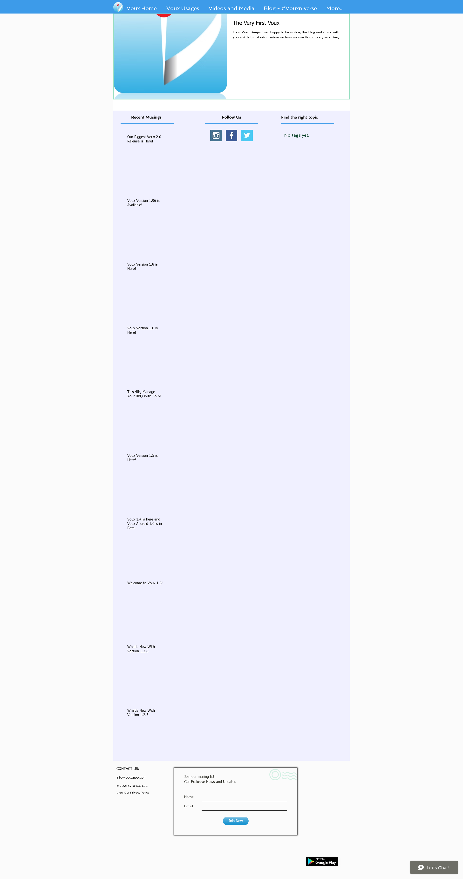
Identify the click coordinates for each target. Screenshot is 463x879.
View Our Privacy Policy (132, 792)
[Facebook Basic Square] (231, 135)
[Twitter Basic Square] (247, 135)
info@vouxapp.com (131, 777)
